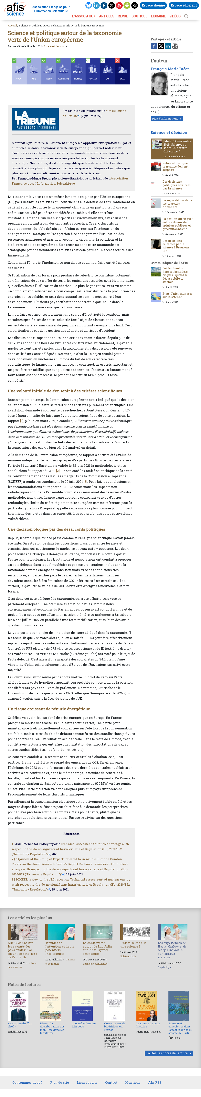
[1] (21, 421)
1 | (13, 844)
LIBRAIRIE (158, 16)
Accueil (12, 25)
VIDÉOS (175, 16)
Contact (111, 1082)
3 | (13, 879)
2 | (13, 859)
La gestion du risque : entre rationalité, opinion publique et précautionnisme (178, 224)
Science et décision (54, 46)
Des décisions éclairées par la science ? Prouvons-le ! (176, 246)
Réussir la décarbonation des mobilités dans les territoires (52, 1028)
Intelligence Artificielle (95, 963)
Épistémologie (128, 956)
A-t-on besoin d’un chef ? (20, 1025)
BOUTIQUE (139, 16)
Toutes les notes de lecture (167, 1053)
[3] (85, 481)
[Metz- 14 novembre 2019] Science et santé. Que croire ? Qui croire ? (178, 146)
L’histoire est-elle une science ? (133, 944)
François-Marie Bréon (170, 68)
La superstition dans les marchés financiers (177, 203)
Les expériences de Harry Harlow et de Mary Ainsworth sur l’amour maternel (172, 950)
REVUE (123, 16)
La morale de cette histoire (148, 1025)
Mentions (132, 1082)
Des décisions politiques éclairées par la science (177, 185)
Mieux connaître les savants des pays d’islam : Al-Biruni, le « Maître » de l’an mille (22, 950)
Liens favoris (87, 1082)
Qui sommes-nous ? (27, 1082)
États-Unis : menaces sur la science (177, 295)
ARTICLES (106, 16)
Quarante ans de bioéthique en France (114, 1027)
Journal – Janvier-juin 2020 (84, 1025)
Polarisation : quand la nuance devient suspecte (177, 166)
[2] (58, 471)
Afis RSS (154, 1082)
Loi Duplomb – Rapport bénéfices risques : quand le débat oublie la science (175, 275)
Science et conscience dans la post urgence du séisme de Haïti (180, 1028)
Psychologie (164, 967)
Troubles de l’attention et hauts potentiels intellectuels (59, 948)
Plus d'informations (165, 118)
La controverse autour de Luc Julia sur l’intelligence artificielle (97, 948)
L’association (84, 16)
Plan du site (59, 1082)
